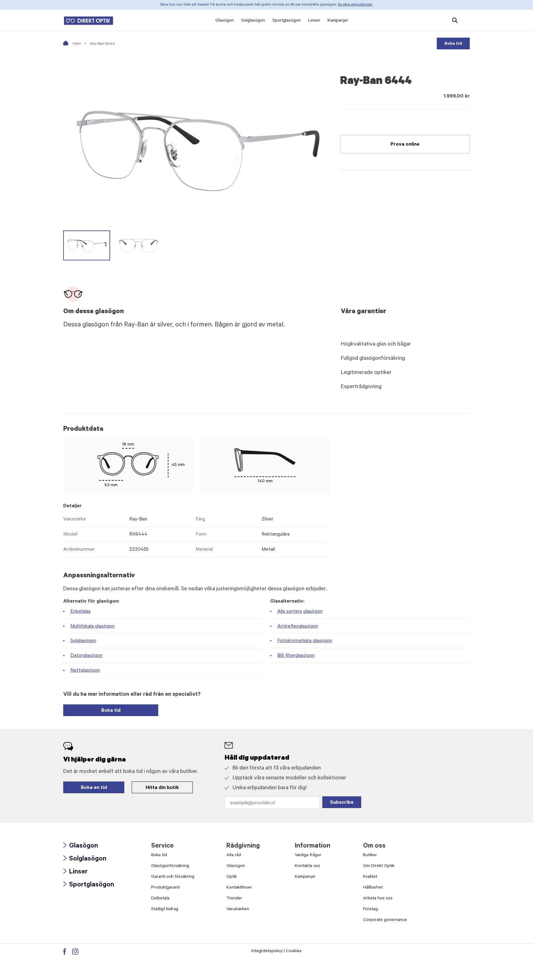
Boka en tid (94, 788)
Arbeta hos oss (378, 898)
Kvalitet (370, 877)
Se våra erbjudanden (355, 5)
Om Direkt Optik (379, 866)
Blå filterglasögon (296, 656)
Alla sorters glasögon (300, 612)
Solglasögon (83, 641)
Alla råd (233, 855)
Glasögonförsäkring (170, 866)
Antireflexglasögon (297, 626)
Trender (234, 898)
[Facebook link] (64, 951)
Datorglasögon (86, 656)
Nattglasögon (85, 671)
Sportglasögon (88, 885)
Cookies (294, 951)
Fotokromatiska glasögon (304, 641)
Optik (231, 877)
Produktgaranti (165, 887)
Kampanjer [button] (338, 21)
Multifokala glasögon (92, 626)
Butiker (370, 855)
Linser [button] (314, 21)
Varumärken (237, 909)
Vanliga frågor (308, 855)
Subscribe (341, 803)
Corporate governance (385, 920)
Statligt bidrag (164, 909)
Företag (370, 909)
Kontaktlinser (239, 887)
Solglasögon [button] (253, 21)
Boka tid (453, 44)
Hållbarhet (373, 887)
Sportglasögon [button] (286, 21)
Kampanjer (305, 877)
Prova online (404, 144)
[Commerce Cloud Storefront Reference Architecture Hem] (88, 21)
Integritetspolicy (267, 951)
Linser (75, 872)
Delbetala (160, 898)
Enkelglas (80, 612)
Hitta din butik (162, 788)
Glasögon (80, 846)
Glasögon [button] (224, 21)
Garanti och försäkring (172, 877)
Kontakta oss (307, 866)
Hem (76, 44)
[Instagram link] (75, 951)
